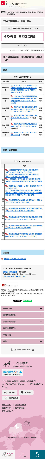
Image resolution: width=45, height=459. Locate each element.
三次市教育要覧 (9, 315)
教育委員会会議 (9, 322)
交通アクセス (6, 408)
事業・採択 (7, 335)
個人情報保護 (19, 408)
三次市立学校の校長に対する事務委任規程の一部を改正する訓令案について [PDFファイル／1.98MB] (24, 109)
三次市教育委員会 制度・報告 (25, 12)
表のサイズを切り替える (22, 77)
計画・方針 (7, 308)
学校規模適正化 (9, 328)
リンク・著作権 (20, 405)
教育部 (5, 272)
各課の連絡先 (13, 398)
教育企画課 (13, 272)
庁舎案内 (28, 392)
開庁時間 (12, 392)
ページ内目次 (22, 46)
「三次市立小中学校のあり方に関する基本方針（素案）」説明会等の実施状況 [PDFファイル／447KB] (23, 181)
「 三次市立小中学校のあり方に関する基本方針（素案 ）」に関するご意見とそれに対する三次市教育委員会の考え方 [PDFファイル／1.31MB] (23, 193)
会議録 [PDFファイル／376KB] (15, 259)
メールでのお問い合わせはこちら (14, 276)
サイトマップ (6, 405)
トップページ (10, 12)
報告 (5, 341)
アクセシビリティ (8, 411)
